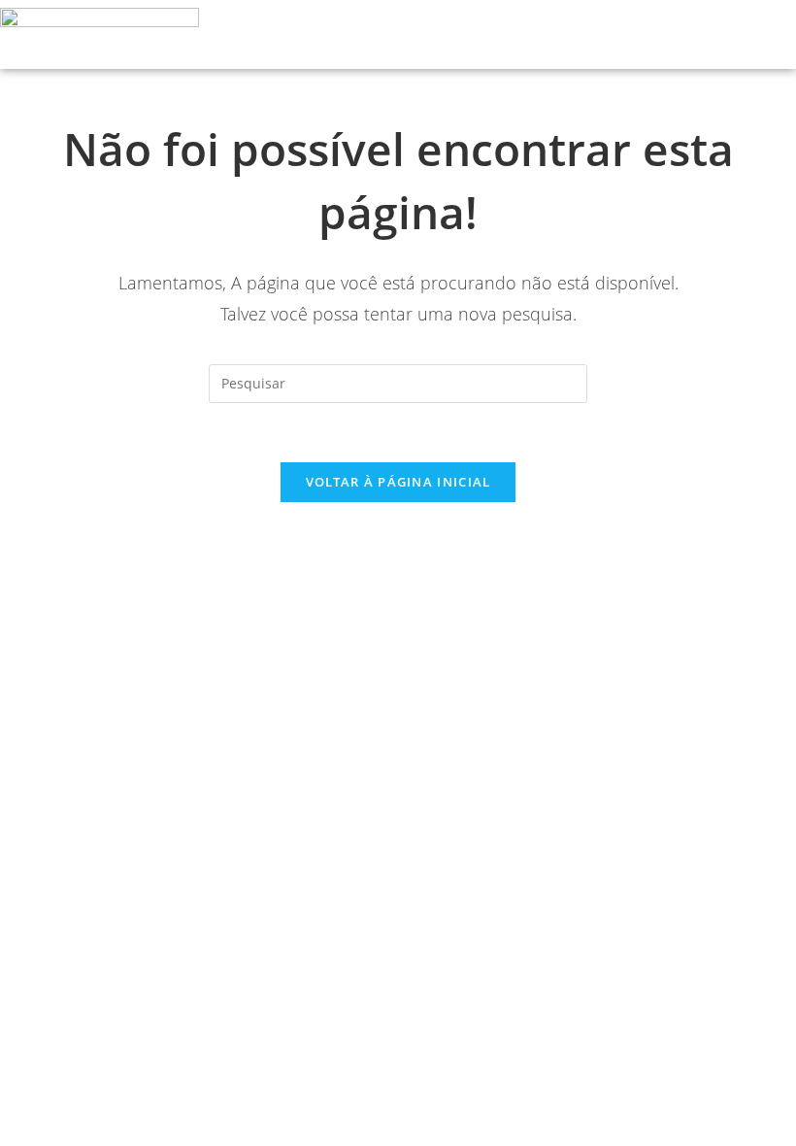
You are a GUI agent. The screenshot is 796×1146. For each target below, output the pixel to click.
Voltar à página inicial (398, 481)
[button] (728, 34)
